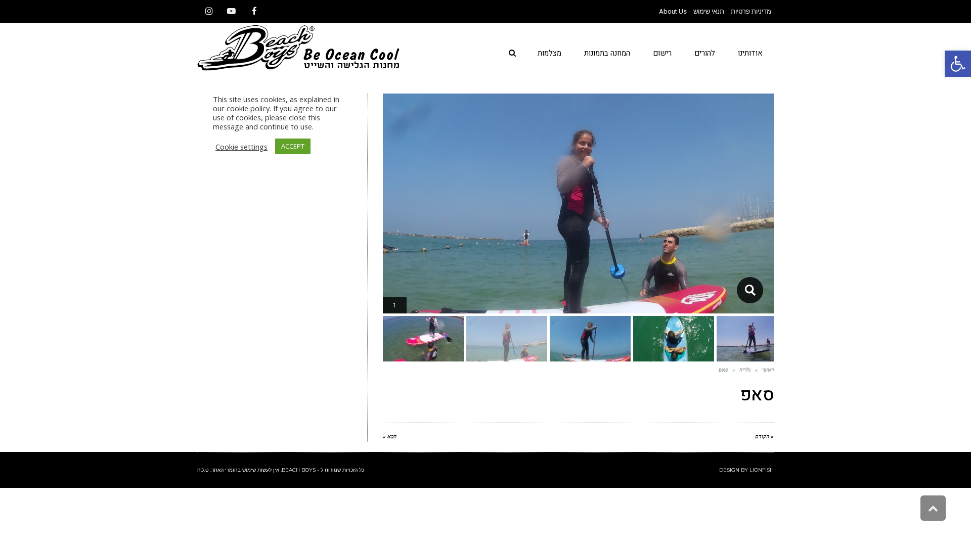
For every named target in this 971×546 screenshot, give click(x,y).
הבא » (389, 436)
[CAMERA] (750, 290)
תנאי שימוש (708, 11)
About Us (673, 11)
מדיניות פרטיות (751, 11)
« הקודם (764, 436)
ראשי (768, 370)
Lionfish (761, 470)
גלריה (745, 370)
